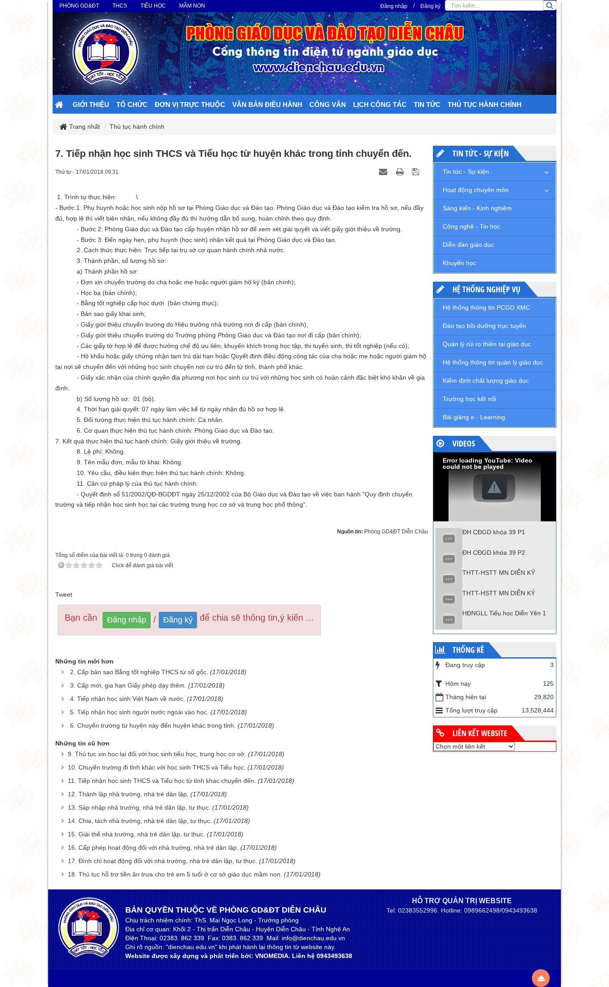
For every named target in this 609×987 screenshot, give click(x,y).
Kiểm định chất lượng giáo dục (486, 380)
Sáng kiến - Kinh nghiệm (477, 208)
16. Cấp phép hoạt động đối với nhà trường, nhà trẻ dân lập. (153, 847)
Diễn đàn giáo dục (468, 244)
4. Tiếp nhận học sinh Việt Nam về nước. (127, 698)
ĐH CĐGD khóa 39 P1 (493, 532)
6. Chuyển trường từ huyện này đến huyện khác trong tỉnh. (153, 725)
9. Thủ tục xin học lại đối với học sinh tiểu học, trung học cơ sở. (157, 754)
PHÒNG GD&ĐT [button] (79, 6)
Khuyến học (459, 262)
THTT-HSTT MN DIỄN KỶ (498, 572)
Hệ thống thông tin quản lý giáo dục (493, 362)
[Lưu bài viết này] (416, 171)
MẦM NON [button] (192, 6)
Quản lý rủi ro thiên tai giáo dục (487, 344)
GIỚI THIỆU (91, 104)
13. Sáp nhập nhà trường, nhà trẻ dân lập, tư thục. (139, 807)
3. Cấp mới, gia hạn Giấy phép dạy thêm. (128, 685)
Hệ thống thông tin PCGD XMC (486, 307)
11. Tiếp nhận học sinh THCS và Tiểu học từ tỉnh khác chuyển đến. (162, 780)
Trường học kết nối (469, 398)
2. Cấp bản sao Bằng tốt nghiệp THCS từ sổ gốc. (139, 672)
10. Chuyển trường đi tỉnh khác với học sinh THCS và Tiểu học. (157, 767)
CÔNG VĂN (327, 104)
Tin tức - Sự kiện (466, 171)
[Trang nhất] (60, 105)
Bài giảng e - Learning (474, 417)
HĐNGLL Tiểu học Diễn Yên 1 (504, 613)
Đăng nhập (393, 6)
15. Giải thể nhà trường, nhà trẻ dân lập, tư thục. (136, 834)
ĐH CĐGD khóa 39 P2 (493, 552)
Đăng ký (430, 6)
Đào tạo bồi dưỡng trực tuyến (484, 325)
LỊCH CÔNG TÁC (380, 104)
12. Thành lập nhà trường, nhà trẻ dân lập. (128, 794)
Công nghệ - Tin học (471, 226)
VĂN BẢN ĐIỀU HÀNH (267, 104)
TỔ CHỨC (132, 104)
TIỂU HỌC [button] (153, 6)
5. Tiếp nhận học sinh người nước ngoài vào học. (139, 712)
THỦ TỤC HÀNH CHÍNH (485, 104)
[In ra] (401, 171)
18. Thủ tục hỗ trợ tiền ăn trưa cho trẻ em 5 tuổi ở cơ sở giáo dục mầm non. (175, 874)
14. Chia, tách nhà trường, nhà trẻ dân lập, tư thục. (140, 820)
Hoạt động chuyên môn (476, 189)
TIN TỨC (427, 104)
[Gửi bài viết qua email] (384, 171)
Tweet (63, 594)
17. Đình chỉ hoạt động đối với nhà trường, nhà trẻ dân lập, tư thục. (162, 860)
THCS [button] (119, 6)
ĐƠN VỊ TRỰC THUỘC (190, 104)
